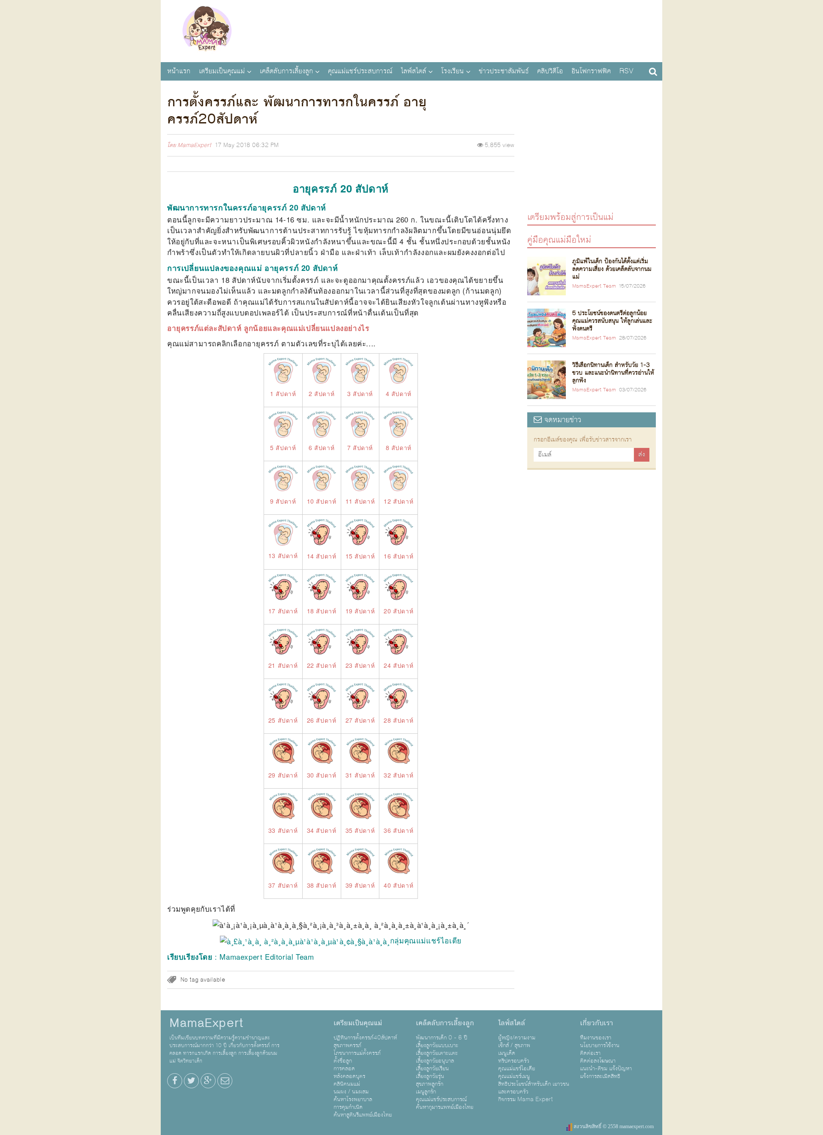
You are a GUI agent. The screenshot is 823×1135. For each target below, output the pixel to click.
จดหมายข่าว (561, 420)
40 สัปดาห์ (398, 885)
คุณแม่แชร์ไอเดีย (516, 1068)
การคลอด (344, 1068)
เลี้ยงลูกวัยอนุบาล (435, 1061)
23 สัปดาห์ (360, 665)
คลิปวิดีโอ (550, 71)
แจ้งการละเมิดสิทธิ (600, 1076)
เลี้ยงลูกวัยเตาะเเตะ (437, 1053)
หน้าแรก (178, 71)
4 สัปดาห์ (399, 393)
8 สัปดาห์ (399, 447)
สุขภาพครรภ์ (347, 1045)
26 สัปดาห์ (321, 720)
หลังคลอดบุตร (349, 1076)
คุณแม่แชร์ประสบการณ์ (360, 71)
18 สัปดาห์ (321, 611)
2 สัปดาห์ (321, 393)
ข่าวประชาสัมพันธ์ (504, 71)
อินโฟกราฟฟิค (591, 71)
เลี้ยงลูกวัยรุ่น (430, 1076)
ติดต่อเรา (590, 1053)
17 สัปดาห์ (283, 611)
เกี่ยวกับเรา (596, 1023)
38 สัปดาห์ (321, 885)
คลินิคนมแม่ (346, 1084)
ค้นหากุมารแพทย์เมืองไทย (444, 1107)
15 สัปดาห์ (360, 556)
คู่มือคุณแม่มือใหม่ (559, 239)
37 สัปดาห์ (283, 885)
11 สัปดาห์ (360, 501)
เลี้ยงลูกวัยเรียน (432, 1068)
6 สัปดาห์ (321, 447)
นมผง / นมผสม (351, 1092)
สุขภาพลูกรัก (429, 1084)
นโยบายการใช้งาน (599, 1045)
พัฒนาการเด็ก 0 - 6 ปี (441, 1038)
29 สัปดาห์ (283, 775)
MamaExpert (206, 30)
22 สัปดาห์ (321, 665)
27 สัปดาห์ (360, 720)
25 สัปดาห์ (283, 720)
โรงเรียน (452, 71)
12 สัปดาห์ (398, 501)
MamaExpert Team (594, 286)
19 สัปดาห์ (360, 611)
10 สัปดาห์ (321, 501)
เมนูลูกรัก (426, 1092)
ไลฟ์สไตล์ (413, 71)
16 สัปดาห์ (398, 556)
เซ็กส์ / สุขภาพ (514, 1045)
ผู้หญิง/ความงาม (516, 1038)
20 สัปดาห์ (398, 611)
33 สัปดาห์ (283, 830)
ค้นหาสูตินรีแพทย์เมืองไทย (362, 1115)
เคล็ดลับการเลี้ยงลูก (286, 71)
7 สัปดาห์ (360, 447)
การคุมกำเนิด (348, 1107)
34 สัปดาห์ (321, 830)
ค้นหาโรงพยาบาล (352, 1099)
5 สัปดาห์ (283, 447)
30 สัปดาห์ (321, 775)
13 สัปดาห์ (283, 555)
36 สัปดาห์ (398, 830)
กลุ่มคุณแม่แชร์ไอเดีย (426, 940)
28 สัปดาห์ (398, 720)
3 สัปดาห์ (360, 393)
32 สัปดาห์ (398, 775)
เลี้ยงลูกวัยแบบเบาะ (437, 1045)
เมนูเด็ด (506, 1053)
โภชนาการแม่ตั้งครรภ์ (357, 1053)
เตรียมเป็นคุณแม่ (222, 71)
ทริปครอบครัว (513, 1061)
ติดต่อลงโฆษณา (598, 1061)
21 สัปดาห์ (283, 665)
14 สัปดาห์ (321, 556)
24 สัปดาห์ (398, 665)
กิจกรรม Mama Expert (525, 1099)
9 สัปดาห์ (283, 501)
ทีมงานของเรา (595, 1038)
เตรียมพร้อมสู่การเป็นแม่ (570, 216)
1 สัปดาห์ (283, 393)
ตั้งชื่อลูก (342, 1061)
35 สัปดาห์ (360, 830)
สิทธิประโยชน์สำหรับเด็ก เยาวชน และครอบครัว (533, 1088)
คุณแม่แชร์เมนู (514, 1076)
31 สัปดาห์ (360, 775)
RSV (626, 71)
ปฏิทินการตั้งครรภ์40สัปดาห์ (365, 1038)
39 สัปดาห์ (360, 885)
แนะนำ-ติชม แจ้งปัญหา (606, 1068)
